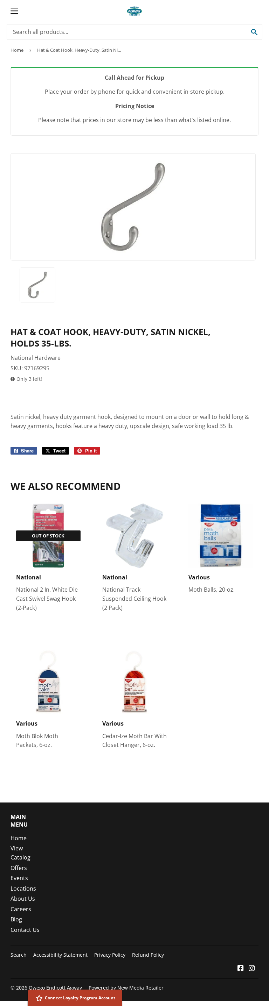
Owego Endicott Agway (55, 987)
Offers (19, 868)
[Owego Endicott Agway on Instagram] (252, 968)
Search (19, 954)
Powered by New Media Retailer (126, 987)
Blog (16, 919)
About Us (23, 898)
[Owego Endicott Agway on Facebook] (240, 968)
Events (19, 878)
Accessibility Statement (60, 954)
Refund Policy (148, 954)
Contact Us (25, 930)
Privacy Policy (109, 954)
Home (17, 50)
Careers (21, 909)
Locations (23, 888)
